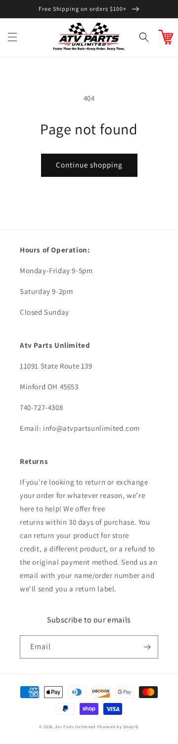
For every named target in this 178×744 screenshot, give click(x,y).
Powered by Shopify (118, 726)
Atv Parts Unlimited (75, 726)
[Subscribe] (147, 647)
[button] (12, 37)
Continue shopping (89, 164)
